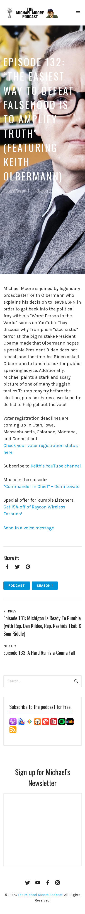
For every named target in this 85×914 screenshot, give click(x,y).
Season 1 (22, 190)
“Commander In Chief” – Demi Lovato (41, 486)
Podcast (9, 190)
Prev (11, 611)
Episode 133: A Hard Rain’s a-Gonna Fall (39, 652)
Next (8, 646)
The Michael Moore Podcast (40, 895)
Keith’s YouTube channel (56, 466)
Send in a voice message (28, 528)
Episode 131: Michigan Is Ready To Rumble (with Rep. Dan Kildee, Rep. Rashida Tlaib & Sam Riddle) (42, 625)
